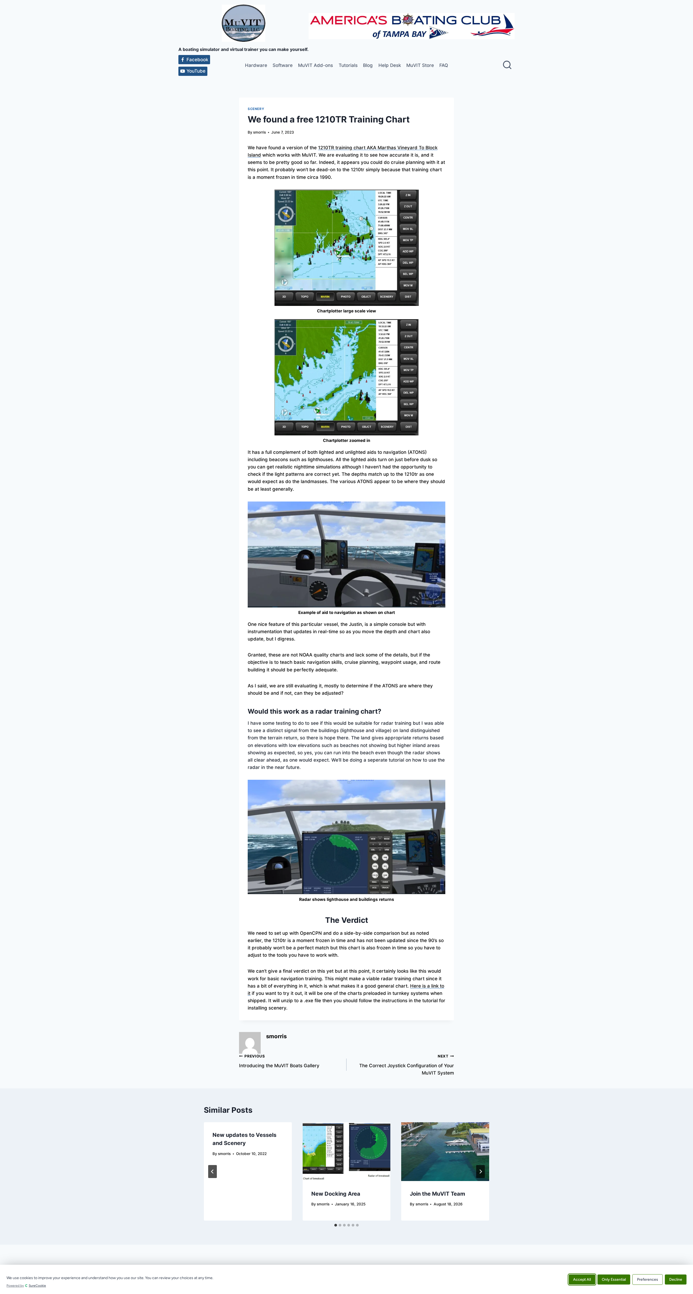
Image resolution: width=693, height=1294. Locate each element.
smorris (259, 132)
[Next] (480, 1171)
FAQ (443, 65)
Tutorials (348, 65)
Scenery (256, 109)
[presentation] (347, 1151)
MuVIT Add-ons (315, 65)
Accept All (582, 1279)
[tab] (335, 1225)
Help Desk (389, 65)
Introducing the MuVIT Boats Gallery (279, 1061)
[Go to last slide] (212, 1171)
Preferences (647, 1279)
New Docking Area (335, 1194)
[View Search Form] (507, 65)
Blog (368, 65)
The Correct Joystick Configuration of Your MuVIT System (406, 1065)
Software (283, 65)
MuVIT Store (420, 65)
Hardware (256, 65)
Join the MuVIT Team (437, 1194)
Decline (675, 1279)
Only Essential (614, 1279)
